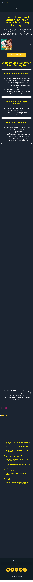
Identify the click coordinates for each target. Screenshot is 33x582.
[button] (16, 8)
